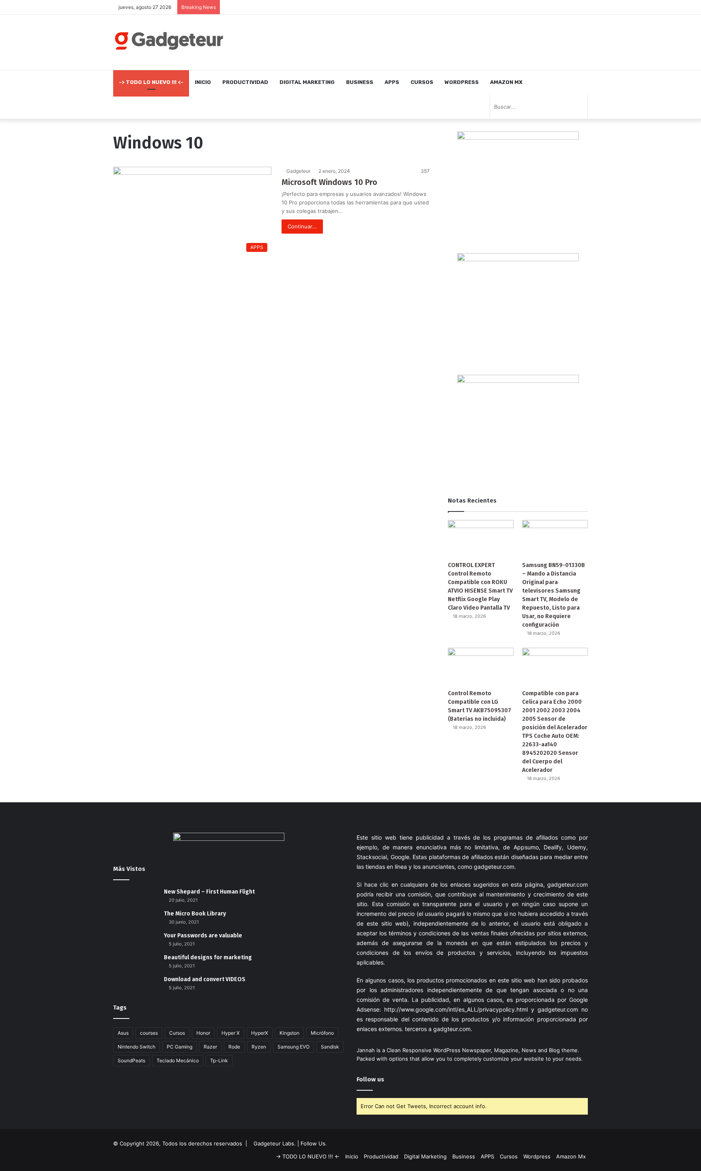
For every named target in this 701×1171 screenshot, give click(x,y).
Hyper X (230, 1033)
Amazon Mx (506, 82)
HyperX (259, 1033)
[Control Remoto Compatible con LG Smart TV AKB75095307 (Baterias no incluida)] (481, 666)
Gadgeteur (298, 171)
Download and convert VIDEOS (204, 979)
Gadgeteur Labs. (275, 1143)
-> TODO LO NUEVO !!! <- (151, 82)
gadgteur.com (452, 1028)
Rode (234, 1047)
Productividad (245, 82)
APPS (392, 82)
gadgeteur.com (494, 866)
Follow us (370, 1079)
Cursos (422, 82)
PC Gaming (179, 1047)
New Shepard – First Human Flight (209, 891)
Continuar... (302, 226)
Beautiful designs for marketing (208, 957)
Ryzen (259, 1047)
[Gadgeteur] (168, 41)
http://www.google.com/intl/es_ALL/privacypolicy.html (456, 1009)
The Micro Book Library (195, 913)
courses (149, 1033)
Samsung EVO (293, 1047)
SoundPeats (131, 1060)
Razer (210, 1047)
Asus (123, 1033)
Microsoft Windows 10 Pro (329, 182)
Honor (203, 1033)
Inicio (203, 82)
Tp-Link (219, 1060)
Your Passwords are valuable (203, 935)
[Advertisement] (431, 41)
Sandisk (330, 1047)
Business (359, 82)
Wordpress (462, 82)
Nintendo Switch (136, 1047)
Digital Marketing (307, 82)
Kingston (289, 1033)
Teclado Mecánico (178, 1060)
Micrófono (322, 1033)
